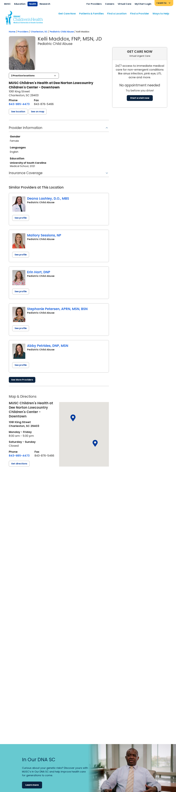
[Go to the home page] (24, 18)
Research (45, 3)
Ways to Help (160, 13)
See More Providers (22, 379)
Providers (23, 31)
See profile (21, 217)
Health (32, 3)
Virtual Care (124, 3)
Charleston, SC (39, 31)
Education (19, 3)
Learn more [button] (32, 785)
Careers (109, 3)
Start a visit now (139, 98)
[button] (34, 76)
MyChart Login (143, 3)
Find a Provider (139, 13)
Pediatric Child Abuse (62, 31)
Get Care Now (67, 13)
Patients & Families (91, 13)
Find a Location (117, 13)
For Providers (94, 3)
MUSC (7, 3)
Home (12, 31)
